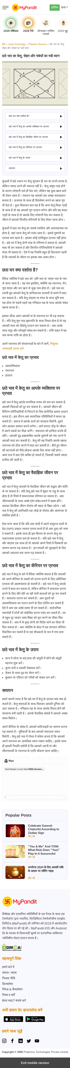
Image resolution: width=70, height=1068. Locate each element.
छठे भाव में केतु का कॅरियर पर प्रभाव (25, 147)
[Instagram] (5, 1041)
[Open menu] (5, 7)
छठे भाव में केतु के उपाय (19, 157)
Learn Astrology (17, 44)
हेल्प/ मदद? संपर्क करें (14, 1000)
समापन (12, 168)
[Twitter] (28, 1041)
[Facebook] (12, 1041)
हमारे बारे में (8, 967)
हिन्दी (63, 7)
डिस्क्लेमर (7, 983)
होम (3, 44)
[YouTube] (37, 1041)
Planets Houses (37, 44)
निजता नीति (8, 978)
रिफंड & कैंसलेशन (12, 989)
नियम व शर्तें (8, 995)
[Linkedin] (20, 1041)
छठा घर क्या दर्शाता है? (19, 116)
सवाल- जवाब (9, 972)
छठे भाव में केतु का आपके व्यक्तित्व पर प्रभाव (29, 126)
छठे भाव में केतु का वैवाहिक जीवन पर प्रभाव (28, 137)
